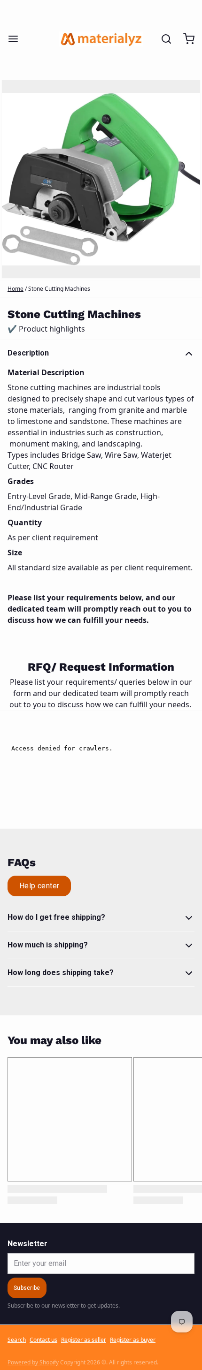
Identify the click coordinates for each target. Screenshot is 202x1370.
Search (17, 1340)
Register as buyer (132, 1340)
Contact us (43, 1340)
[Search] (162, 39)
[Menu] (17, 39)
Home (15, 289)
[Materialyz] (101, 39)
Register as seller (83, 1340)
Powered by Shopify (33, 1362)
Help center (39, 885)
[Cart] (185, 39)
